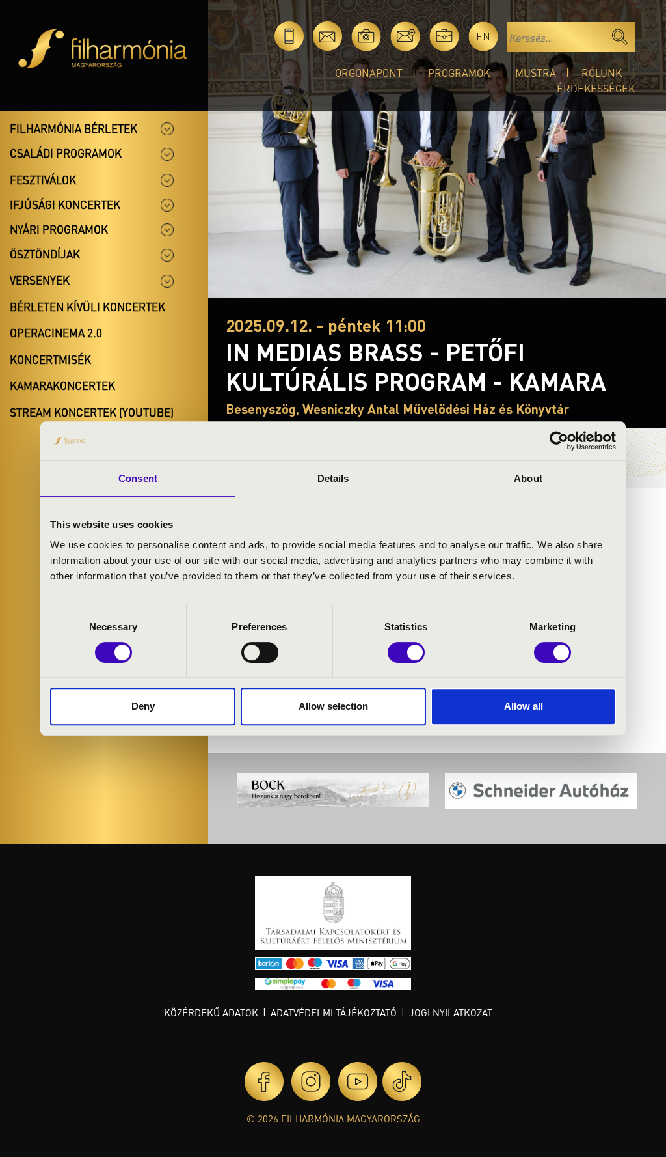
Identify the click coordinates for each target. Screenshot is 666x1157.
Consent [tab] (137, 478)
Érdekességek (596, 88)
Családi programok (66, 153)
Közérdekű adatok (211, 1012)
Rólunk (601, 72)
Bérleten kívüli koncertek (87, 307)
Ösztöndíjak (45, 254)
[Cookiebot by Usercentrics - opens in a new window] (559, 441)
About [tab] (528, 478)
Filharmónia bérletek (73, 128)
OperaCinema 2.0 (56, 333)
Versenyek (40, 280)
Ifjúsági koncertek (65, 204)
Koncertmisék (50, 359)
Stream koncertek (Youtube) (92, 412)
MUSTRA (535, 72)
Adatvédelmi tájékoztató (334, 1012)
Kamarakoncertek (62, 385)
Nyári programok (59, 229)
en (483, 36)
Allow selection (333, 706)
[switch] (259, 652)
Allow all (523, 706)
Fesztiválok (43, 180)
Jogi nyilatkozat (450, 1012)
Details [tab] (333, 478)
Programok (459, 72)
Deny (143, 706)
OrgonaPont (369, 72)
